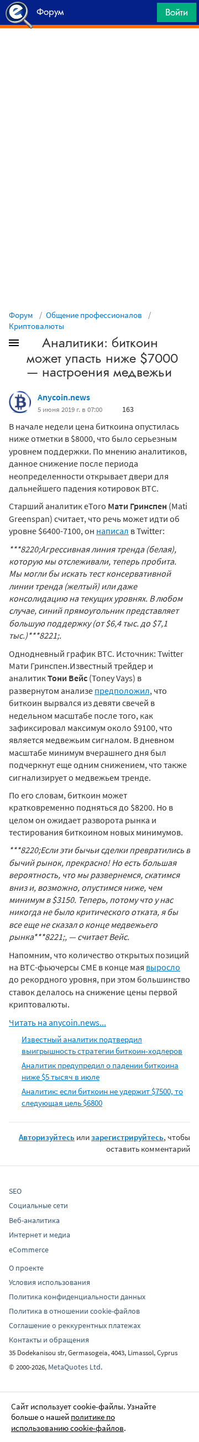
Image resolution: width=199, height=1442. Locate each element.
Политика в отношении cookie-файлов (74, 1311)
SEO (15, 1191)
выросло (163, 967)
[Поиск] (144, 15)
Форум (21, 315)
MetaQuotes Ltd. (75, 1367)
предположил (122, 690)
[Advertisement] (99, 55)
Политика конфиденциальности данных (77, 1297)
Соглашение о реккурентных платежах (74, 1325)
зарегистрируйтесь (127, 1137)
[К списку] (32, 345)
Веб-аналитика (34, 1220)
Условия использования (49, 1282)
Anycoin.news (64, 397)
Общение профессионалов (94, 315)
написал (112, 530)
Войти (176, 12)
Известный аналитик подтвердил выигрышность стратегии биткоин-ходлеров (102, 1045)
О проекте (26, 1268)
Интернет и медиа (39, 1235)
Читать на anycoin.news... (57, 1022)
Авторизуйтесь (47, 1137)
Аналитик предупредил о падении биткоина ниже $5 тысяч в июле (100, 1071)
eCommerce (29, 1250)
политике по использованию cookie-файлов (67, 1422)
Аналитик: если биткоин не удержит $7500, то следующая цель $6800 (102, 1097)
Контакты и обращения (49, 1340)
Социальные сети (38, 1205)
